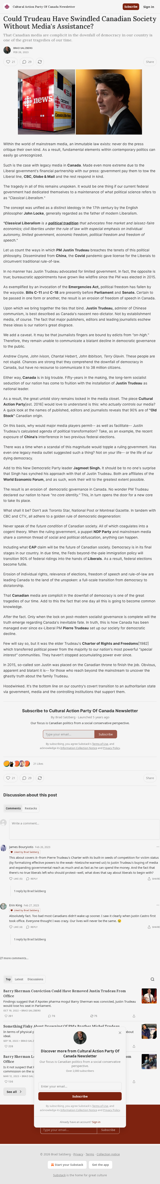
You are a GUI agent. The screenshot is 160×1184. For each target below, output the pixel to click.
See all (12, 1092)
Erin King (15, 905)
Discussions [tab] (35, 979)
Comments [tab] (13, 808)
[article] (80, 1003)
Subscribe (131, 7)
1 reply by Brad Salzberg (30, 891)
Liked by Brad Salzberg (26, 851)
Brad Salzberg (23, 48)
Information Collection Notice (78, 1110)
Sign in (148, 7)
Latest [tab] (19, 979)
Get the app (100, 1165)
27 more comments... (14, 958)
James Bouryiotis (21, 847)
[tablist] (21, 808)
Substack (59, 1175)
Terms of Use (100, 1106)
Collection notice (108, 1154)
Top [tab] (8, 979)
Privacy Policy (111, 1110)
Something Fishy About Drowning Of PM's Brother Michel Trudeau (61, 1026)
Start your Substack (69, 1165)
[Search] (152, 979)
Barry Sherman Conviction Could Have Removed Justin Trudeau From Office (64, 993)
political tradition (63, 223)
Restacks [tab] (31, 808)
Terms (90, 1154)
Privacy (78, 1154)
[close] (120, 1032)
